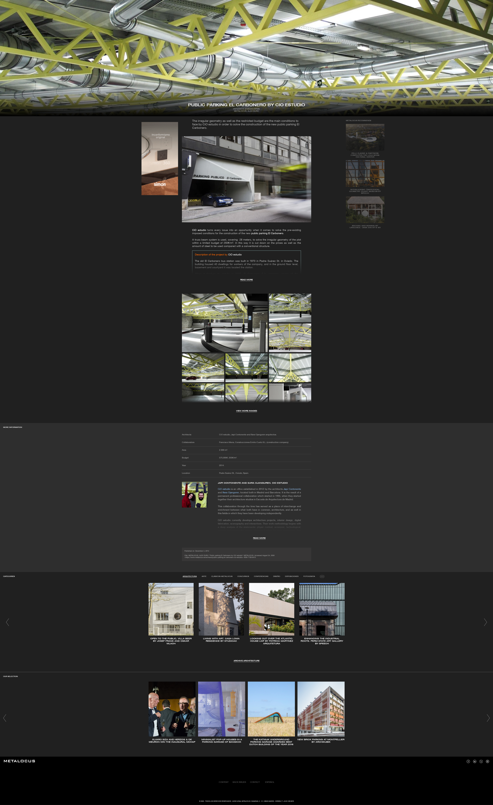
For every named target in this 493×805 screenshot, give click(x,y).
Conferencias (261, 576)
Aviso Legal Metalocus (241, 801)
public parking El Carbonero (267, 233)
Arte (204, 576)
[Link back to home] (19, 761)
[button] (7, 622)
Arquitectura (190, 576)
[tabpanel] (246, 622)
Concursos (243, 576)
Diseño (276, 576)
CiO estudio (199, 230)
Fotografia (309, 576)
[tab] (189, 576)
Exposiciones (291, 576)
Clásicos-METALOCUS (222, 576)
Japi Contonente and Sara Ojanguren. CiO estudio (253, 483)
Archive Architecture (246, 661)
